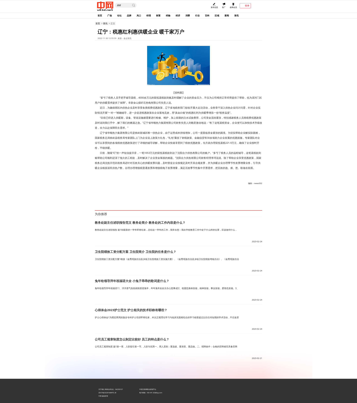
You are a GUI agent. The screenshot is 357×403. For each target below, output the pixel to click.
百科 (207, 15)
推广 (224, 7)
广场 (109, 15)
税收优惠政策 (107, 197)
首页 (100, 15)
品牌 (129, 15)
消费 (187, 15)
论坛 (119, 15)
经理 (148, 15)
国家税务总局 (117, 197)
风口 (139, 15)
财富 (158, 15)
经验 (168, 15)
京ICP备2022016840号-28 (107, 393)
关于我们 (101, 389)
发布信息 (214, 7)
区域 (217, 15)
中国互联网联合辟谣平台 (147, 389)
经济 (178, 15)
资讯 (236, 15)
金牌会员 (233, 7)
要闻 (227, 15)
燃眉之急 (140, 197)
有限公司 (133, 197)
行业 (197, 15)
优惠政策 (126, 197)
